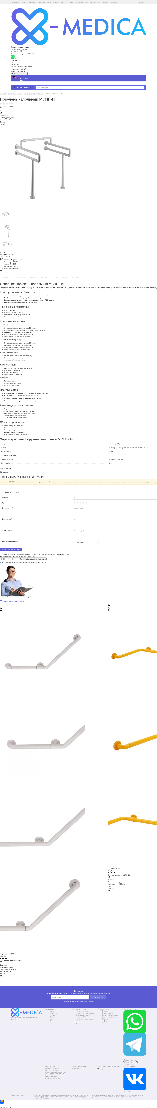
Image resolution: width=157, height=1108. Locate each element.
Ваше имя (5, 497)
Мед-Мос (12, 266)
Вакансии (53, 1023)
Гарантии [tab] (54, 277)
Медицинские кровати (83, 1011)
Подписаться (98, 997)
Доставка (105, 1011)
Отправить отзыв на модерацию (11, 549)
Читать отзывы (8, 106)
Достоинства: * (7, 508)
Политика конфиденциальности (109, 1020)
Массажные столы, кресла (84, 1019)
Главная (52, 1011)
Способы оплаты (107, 1013)
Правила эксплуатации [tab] (38, 277)
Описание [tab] (6, 277)
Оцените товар (7, 503)
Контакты (53, 1025)
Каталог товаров (22, 87)
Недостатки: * (7, 519)
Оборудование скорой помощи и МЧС (83, 1016)
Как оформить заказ (108, 1023)
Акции (52, 1019)
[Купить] (1, 976)
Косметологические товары (84, 1025)
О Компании (53, 1013)
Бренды (52, 1015)
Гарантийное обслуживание (111, 1017)
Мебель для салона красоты (82, 1022)
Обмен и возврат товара (109, 1015)
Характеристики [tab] (19, 277)
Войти (143, 2)
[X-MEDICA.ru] (78, 26)
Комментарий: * (7, 530)
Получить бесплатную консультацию (33, 559)
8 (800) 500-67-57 (17, 69)
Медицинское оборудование (85, 1013)
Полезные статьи (55, 1021)
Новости (52, 1017)
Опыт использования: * (10, 541)
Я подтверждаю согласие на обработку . (24, 562)
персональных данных (38, 562)
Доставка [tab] (65, 277)
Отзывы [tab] (75, 277)
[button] (15, 2)
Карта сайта (127, 1091)
